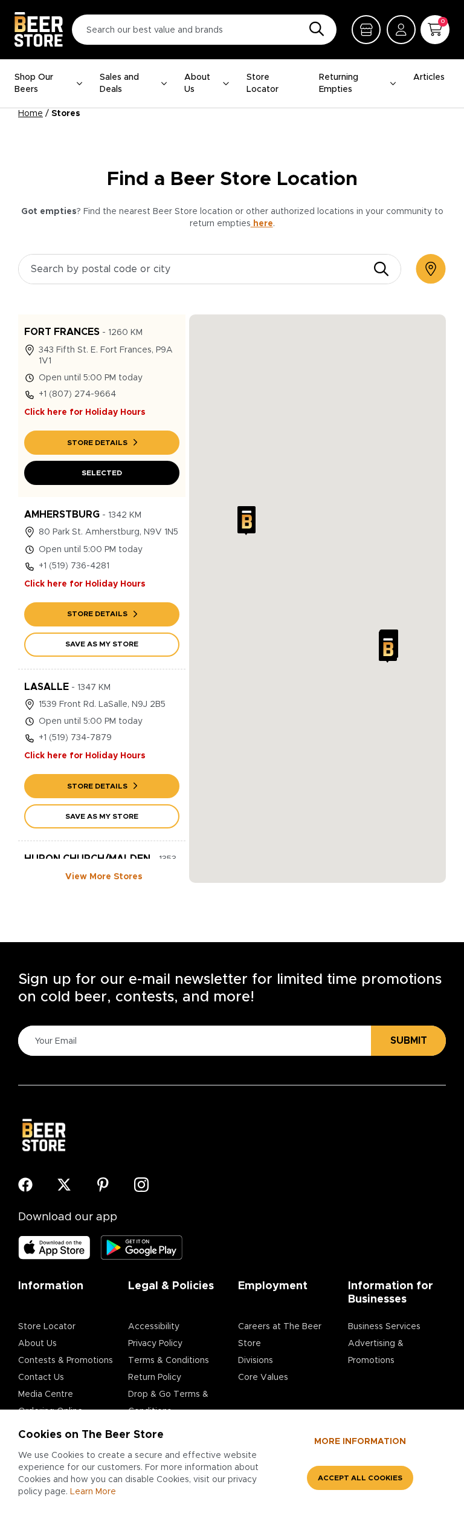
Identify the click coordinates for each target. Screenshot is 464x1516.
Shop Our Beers (33, 83)
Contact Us (41, 1377)
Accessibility (153, 1326)
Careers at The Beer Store (279, 1335)
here (262, 224)
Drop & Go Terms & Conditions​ (168, 1403)
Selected (102, 473)
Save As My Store (101, 644)
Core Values (263, 1377)
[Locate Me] (431, 269)
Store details (97, 442)
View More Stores (104, 877)
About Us (197, 83)
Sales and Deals (119, 83)
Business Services (384, 1326)
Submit (408, 1041)
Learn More (93, 1492)
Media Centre (45, 1394)
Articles (429, 77)
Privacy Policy (155, 1343)
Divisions (255, 1360)
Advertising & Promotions (376, 1352)
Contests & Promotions (65, 1360)
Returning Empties (338, 83)
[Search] (313, 29)
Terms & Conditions (168, 1360)
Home (30, 113)
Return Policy (154, 1377)
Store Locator (262, 83)
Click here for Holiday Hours (85, 412)
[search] (381, 269)
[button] (246, 520)
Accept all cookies (360, 1478)
